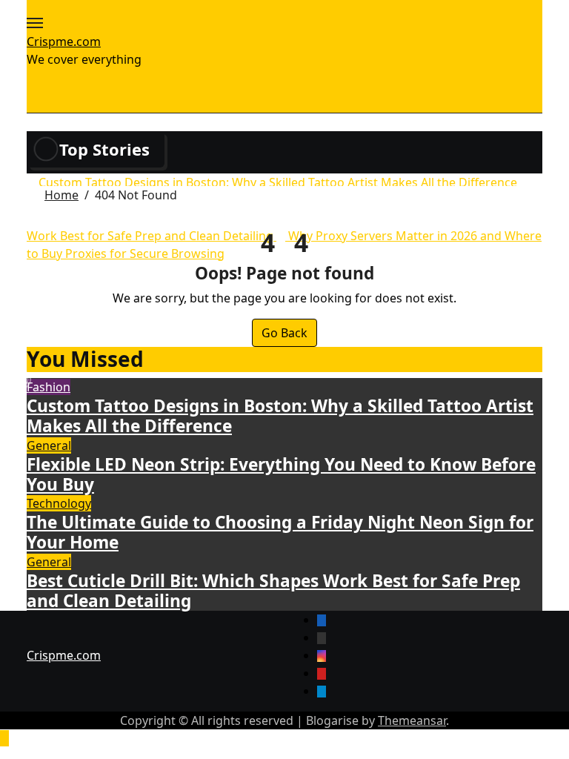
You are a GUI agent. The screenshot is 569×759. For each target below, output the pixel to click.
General (49, 445)
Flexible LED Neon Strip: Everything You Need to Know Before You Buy (281, 474)
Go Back (284, 333)
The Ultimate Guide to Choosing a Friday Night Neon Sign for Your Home (280, 532)
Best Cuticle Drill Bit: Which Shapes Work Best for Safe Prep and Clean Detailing (273, 590)
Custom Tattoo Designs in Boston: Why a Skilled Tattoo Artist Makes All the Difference (280, 415)
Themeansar (412, 720)
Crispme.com (64, 41)
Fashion (48, 387)
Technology (59, 503)
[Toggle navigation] (35, 23)
